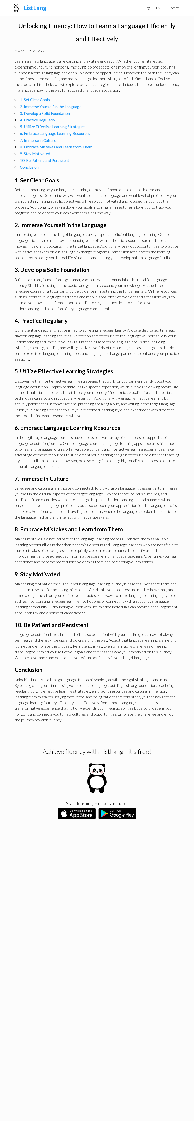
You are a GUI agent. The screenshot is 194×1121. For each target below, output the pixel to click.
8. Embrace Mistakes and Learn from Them (56, 147)
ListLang (35, 7)
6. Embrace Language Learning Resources (55, 133)
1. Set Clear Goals (35, 99)
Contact (174, 8)
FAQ (159, 8)
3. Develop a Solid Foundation (45, 113)
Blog (147, 8)
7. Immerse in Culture (38, 140)
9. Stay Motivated (35, 153)
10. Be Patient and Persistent (44, 160)
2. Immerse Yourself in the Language (50, 106)
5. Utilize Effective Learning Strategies (52, 126)
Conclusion (29, 167)
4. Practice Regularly (37, 120)
